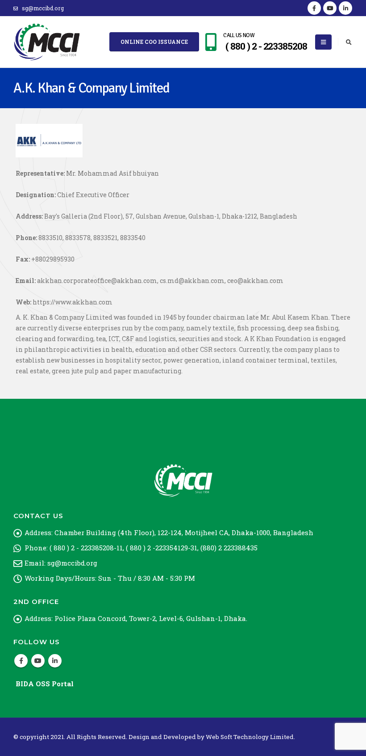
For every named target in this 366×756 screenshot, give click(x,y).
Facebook (21, 660)
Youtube (38, 660)
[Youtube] (330, 8)
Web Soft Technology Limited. (250, 737)
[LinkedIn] (345, 8)
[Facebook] (314, 8)
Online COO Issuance (154, 41)
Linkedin (55, 660)
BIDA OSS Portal (45, 683)
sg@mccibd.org (43, 8)
